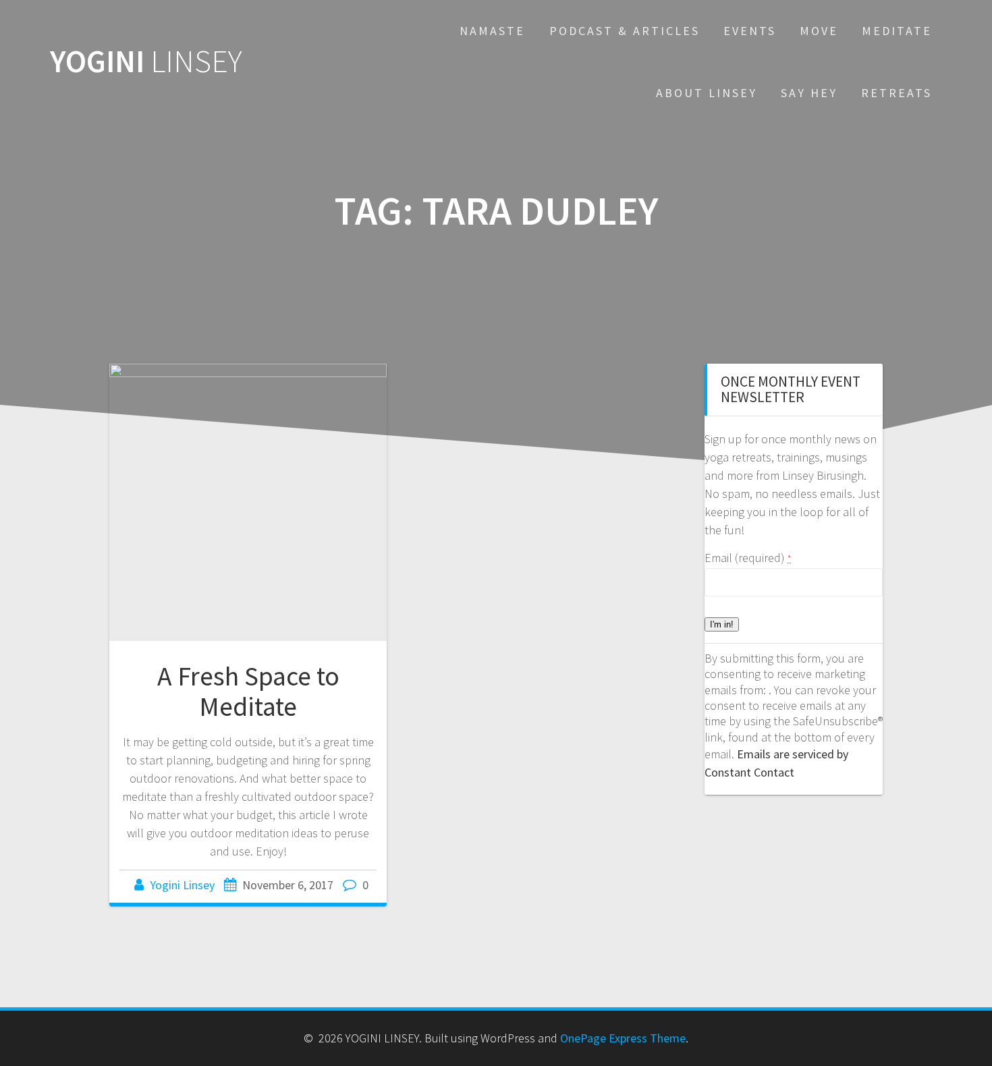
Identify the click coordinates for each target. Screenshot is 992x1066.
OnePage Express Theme (623, 1038)
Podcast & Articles (624, 30)
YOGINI (146, 62)
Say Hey (809, 93)
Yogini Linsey (182, 885)
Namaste (492, 30)
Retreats (896, 93)
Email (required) (748, 557)
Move (819, 30)
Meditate (897, 30)
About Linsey (706, 93)
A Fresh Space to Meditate (248, 691)
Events (749, 30)
